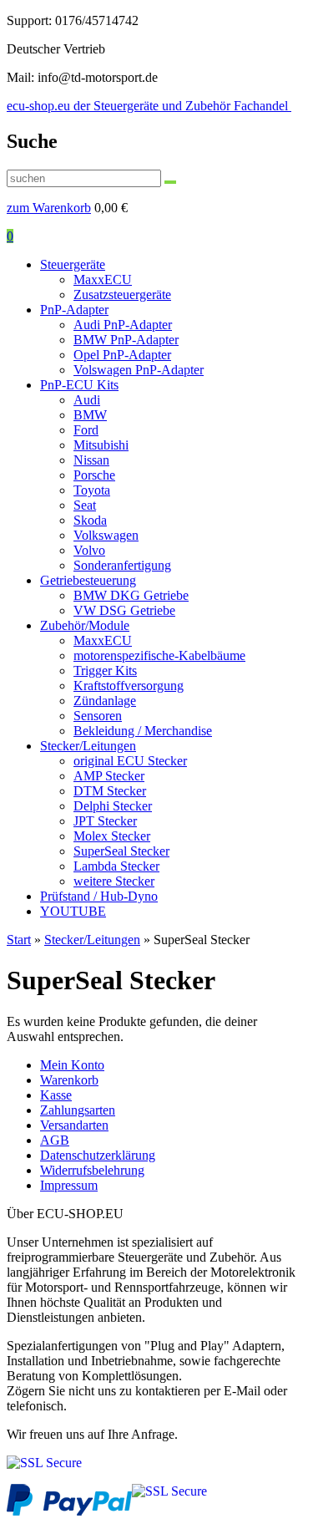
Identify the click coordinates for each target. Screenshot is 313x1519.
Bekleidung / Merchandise (142, 731)
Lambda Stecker (116, 866)
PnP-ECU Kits (79, 385)
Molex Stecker (111, 836)
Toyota (91, 490)
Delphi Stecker (112, 806)
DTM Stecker (109, 791)
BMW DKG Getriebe (131, 595)
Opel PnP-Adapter (122, 355)
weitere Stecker (113, 881)
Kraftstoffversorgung (128, 685)
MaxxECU (102, 279)
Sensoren (97, 716)
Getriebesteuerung (88, 580)
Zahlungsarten (77, 1110)
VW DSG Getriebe (124, 610)
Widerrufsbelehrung (92, 1170)
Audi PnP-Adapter (122, 325)
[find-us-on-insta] (44, 1462)
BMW (90, 415)
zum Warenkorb (49, 208)
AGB (54, 1140)
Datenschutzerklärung (97, 1155)
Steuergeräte (72, 264)
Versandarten (74, 1125)
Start (19, 939)
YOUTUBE (73, 911)
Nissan (91, 460)
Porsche (94, 475)
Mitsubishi (101, 445)
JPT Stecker (105, 821)
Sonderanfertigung (122, 565)
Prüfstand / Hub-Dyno (99, 896)
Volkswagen (106, 535)
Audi (86, 400)
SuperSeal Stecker (121, 851)
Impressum (69, 1185)
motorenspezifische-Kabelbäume (159, 655)
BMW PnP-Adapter (126, 340)
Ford (85, 430)
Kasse (56, 1095)
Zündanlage (104, 700)
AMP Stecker (108, 776)
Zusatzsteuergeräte (122, 294)
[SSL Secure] (169, 1491)
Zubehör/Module (84, 625)
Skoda (90, 520)
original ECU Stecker (130, 761)
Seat (84, 505)
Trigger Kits (105, 670)
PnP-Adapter (74, 309)
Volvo (89, 550)
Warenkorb (69, 1080)
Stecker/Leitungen (88, 746)
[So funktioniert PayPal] (69, 1511)
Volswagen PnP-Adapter (138, 370)
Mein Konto (72, 1065)
